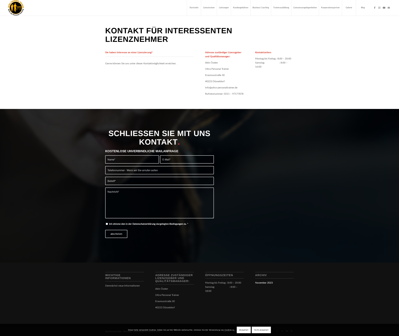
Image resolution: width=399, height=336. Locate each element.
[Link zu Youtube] (384, 7)
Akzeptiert (243, 330)
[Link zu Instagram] (379, 7)
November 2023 (264, 283)
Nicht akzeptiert (261, 330)
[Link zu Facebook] (374, 7)
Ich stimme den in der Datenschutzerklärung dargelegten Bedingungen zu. (148, 224)
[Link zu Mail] (388, 7)
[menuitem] (194, 8)
